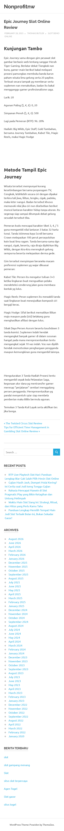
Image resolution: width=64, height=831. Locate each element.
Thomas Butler (35, 33)
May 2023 (14, 684)
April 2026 (15, 546)
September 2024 (18, 621)
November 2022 (18, 708)
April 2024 (15, 641)
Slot (6, 772)
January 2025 (16, 606)
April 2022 (15, 724)
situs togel (10, 804)
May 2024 (14, 637)
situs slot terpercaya (15, 780)
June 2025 (15, 586)
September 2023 (18, 669)
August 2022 (16, 720)
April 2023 (15, 688)
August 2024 (16, 625)
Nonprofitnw (19, 6)
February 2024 (17, 649)
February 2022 (17, 732)
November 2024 (18, 613)
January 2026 (16, 558)
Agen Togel (10, 788)
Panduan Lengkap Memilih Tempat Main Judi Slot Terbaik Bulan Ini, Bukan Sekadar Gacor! (30, 514)
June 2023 (15, 680)
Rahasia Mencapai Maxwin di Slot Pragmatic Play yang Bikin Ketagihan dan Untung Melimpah (28, 494)
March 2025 (15, 598)
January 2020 (16, 736)
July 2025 (14, 582)
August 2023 (16, 673)
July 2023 (14, 677)
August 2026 (16, 538)
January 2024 (16, 653)
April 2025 (15, 594)
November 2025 (18, 566)
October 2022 (17, 712)
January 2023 (16, 700)
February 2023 (17, 696)
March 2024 (15, 645)
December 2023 (18, 657)
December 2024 (18, 609)
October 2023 (17, 665)
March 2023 (15, 692)
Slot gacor (10, 796)
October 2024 (17, 617)
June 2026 (15, 542)
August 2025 (16, 578)
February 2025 (17, 602)
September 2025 (18, 574)
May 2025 (14, 590)
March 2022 (15, 728)
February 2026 (17, 554)
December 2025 (18, 562)
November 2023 (18, 661)
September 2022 (18, 716)
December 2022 (18, 704)
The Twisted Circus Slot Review (24, 423)
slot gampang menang (17, 765)
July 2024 (14, 629)
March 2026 (15, 550)
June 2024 (15, 633)
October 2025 (17, 570)
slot (6, 757)
